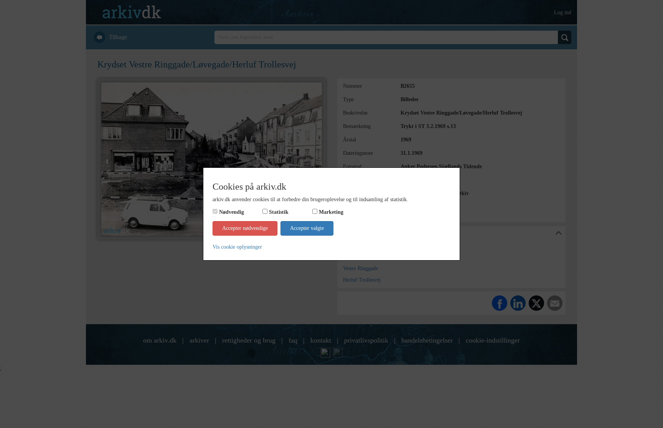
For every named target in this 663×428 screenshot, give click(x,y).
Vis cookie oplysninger (237, 247)
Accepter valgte (307, 228)
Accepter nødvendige (245, 228)
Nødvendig (231, 212)
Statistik (279, 212)
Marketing (331, 212)
